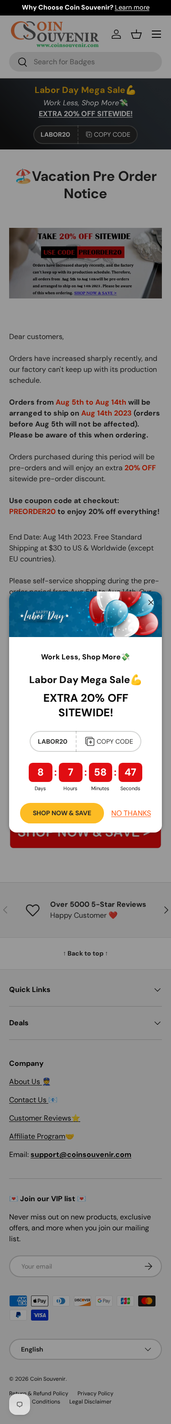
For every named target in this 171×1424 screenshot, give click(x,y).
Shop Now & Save (62, 813)
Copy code (115, 741)
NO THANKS (131, 813)
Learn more (132, 7)
